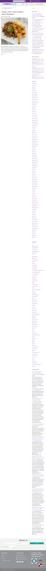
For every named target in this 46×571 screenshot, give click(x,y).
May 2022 (34, 172)
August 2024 (34, 125)
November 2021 (35, 183)
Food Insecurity (35, 286)
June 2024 (34, 129)
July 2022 (33, 169)
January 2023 (34, 158)
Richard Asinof (34, 348)
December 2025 (35, 97)
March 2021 (34, 197)
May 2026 (34, 88)
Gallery (33, 287)
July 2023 (33, 148)
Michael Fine (34, 322)
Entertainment (34, 284)
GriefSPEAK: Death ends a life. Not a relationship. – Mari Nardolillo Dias (38, 46)
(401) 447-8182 (21, 555)
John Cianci (34, 312)
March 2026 (34, 92)
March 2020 (34, 218)
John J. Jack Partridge (35, 314)
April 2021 (34, 195)
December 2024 (35, 118)
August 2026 (34, 83)
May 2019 (34, 235)
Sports (33, 357)
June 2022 (34, 170)
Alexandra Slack (35, 246)
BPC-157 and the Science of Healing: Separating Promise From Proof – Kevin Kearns (37, 15)
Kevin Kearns (34, 315)
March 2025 (34, 113)
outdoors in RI (34, 333)
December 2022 (35, 160)
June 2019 (34, 233)
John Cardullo (34, 310)
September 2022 (35, 165)
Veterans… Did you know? (36, 364)
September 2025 (35, 102)
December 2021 (35, 181)
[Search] (25, 1)
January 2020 (34, 221)
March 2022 (34, 176)
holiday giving (34, 296)
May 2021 (34, 193)
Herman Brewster (35, 294)
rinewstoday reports (35, 352)
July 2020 (33, 210)
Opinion (33, 331)
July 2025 (33, 106)
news (33, 329)
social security (34, 354)
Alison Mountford (35, 247)
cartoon (33, 263)
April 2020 (34, 216)
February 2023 (34, 156)
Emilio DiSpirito (35, 280)
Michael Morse (34, 324)
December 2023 (35, 139)
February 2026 (34, 94)
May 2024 (34, 130)
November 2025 (35, 99)
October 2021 (34, 184)
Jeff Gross (33, 305)
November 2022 (35, 162)
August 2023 (34, 146)
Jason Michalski (35, 303)
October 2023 (34, 142)
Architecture (34, 252)
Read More (3, 54)
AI (32, 244)
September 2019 (35, 228)
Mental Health (34, 321)
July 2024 (33, 127)
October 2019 (34, 226)
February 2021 (34, 198)
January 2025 (34, 116)
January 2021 (34, 200)
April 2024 (34, 132)
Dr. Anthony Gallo (35, 273)
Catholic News (34, 265)
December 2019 (35, 223)
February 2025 (34, 115)
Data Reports (34, 266)
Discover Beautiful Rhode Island (37, 270)
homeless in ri (34, 300)
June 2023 (34, 149)
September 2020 (35, 207)
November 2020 (35, 204)
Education (34, 277)
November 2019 (35, 224)
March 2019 (34, 237)
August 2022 (34, 167)
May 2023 (34, 151)
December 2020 (35, 202)
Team (33, 359)
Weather (33, 366)
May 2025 (34, 109)
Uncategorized (34, 362)
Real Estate (34, 338)
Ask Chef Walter (35, 256)
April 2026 (34, 90)
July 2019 (33, 231)
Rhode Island (34, 345)
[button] (28, 4)
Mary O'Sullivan (35, 319)
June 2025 (34, 108)
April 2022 (34, 174)
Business (33, 261)
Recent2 (33, 341)
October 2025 (34, 101)
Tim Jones (34, 361)
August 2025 (34, 104)
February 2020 (34, 219)
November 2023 (35, 141)
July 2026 (33, 85)
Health (33, 291)
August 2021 (34, 188)
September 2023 (35, 144)
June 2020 (34, 212)
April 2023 (34, 153)
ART (33, 254)
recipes (33, 343)
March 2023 (34, 155)
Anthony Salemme (35, 251)
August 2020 (34, 209)
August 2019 (34, 230)
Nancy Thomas (34, 326)
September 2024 (35, 123)
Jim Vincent (34, 308)
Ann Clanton (34, 249)
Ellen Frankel (34, 279)
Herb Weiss (34, 293)
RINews (33, 350)
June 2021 (34, 191)
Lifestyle (33, 317)
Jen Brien (33, 307)
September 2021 (35, 186)
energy (33, 282)
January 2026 (34, 95)
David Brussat (34, 268)
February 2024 (34, 136)
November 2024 (35, 120)
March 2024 (34, 134)
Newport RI (34, 328)
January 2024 (34, 137)
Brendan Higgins (35, 259)
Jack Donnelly (34, 301)
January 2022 (34, 179)
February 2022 (34, 177)
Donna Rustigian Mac (36, 272)
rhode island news (35, 347)
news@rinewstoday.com (36, 0)
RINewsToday (35, 369)
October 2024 (34, 122)
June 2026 (34, 87)
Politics (33, 336)
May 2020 (34, 214)
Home (33, 298)
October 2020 (34, 205)
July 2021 (33, 190)
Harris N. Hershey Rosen (36, 289)
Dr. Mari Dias (34, 275)
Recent (33, 340)
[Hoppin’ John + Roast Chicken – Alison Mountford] (14, 31)
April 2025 (34, 111)
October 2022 (34, 163)
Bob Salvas (34, 258)
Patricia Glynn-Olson (35, 334)
